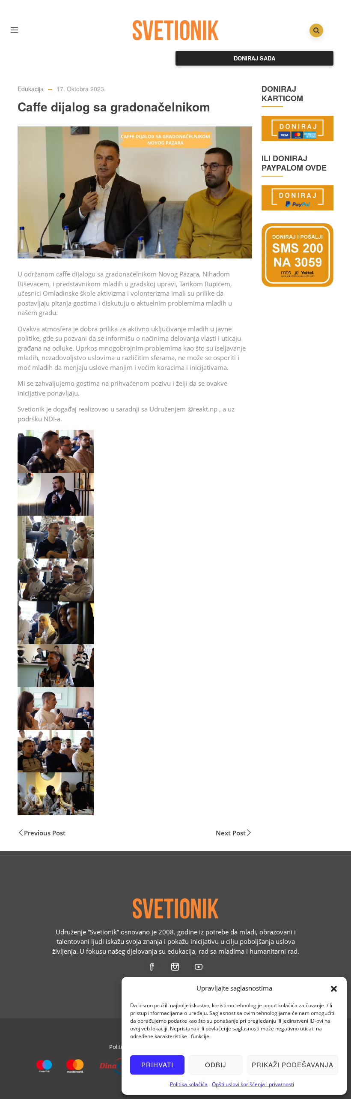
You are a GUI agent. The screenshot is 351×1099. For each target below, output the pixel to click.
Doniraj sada (254, 58)
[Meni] (14, 29)
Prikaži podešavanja (292, 1064)
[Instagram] (175, 966)
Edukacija (31, 88)
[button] (334, 988)
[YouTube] (199, 966)
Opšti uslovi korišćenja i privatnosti (253, 1084)
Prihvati (157, 1064)
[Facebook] (152, 966)
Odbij (215, 1064)
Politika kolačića (189, 1084)
